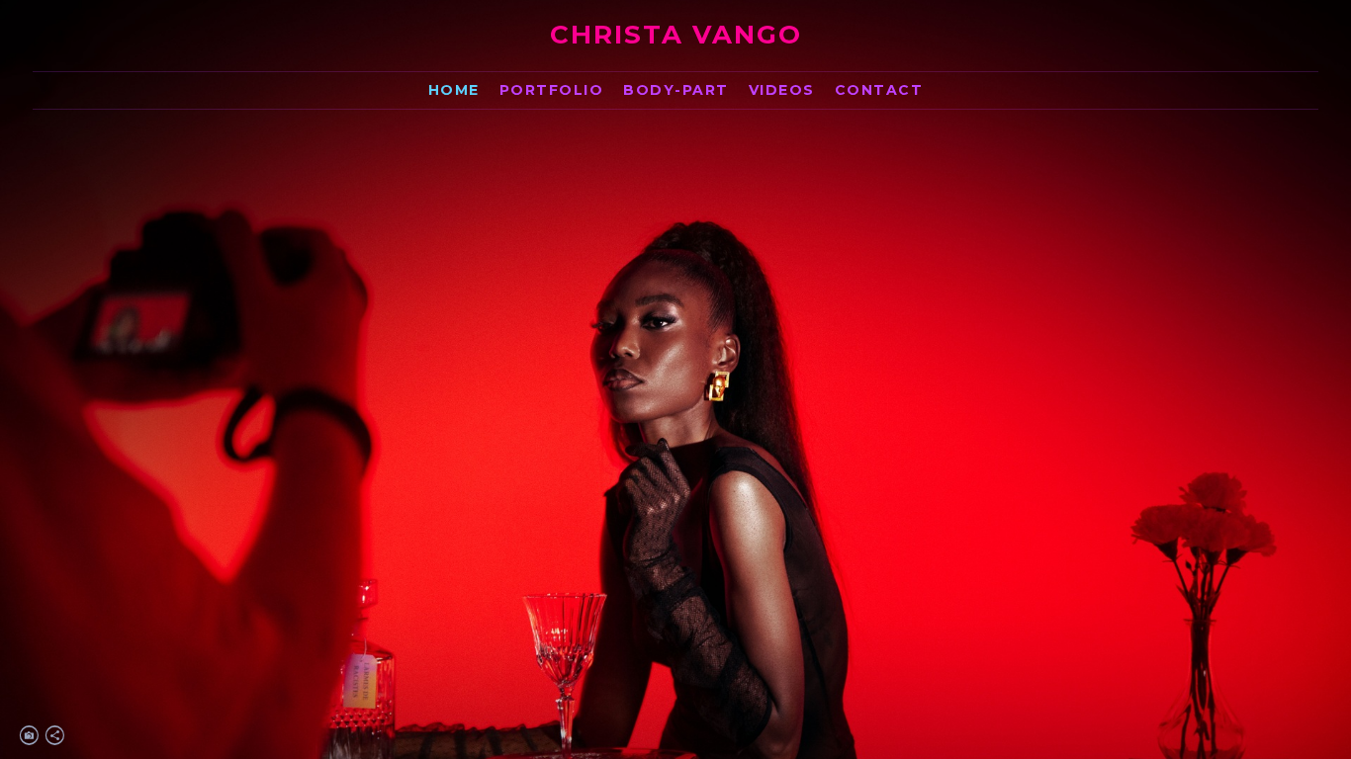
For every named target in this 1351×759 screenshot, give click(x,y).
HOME (454, 90)
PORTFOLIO (551, 90)
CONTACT (879, 90)
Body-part (676, 90)
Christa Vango (676, 34)
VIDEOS (782, 90)
